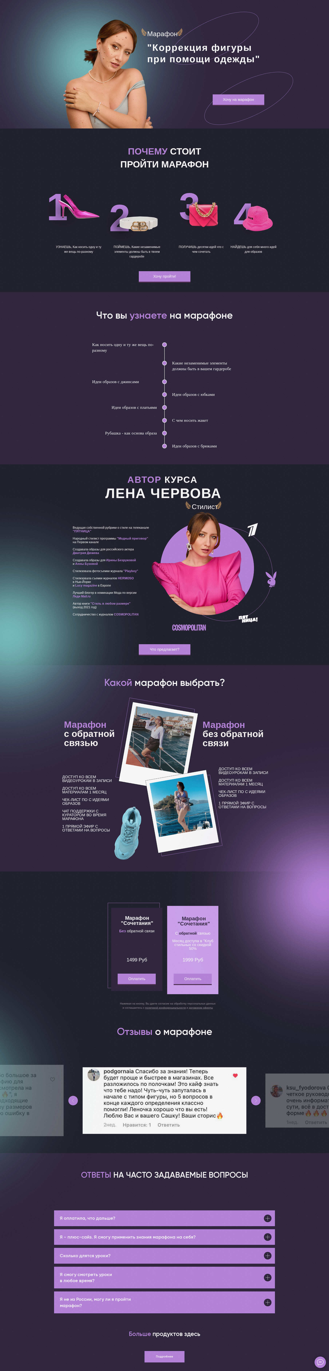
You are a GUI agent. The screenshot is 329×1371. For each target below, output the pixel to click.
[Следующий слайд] (256, 1100)
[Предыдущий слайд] (73, 1100)
